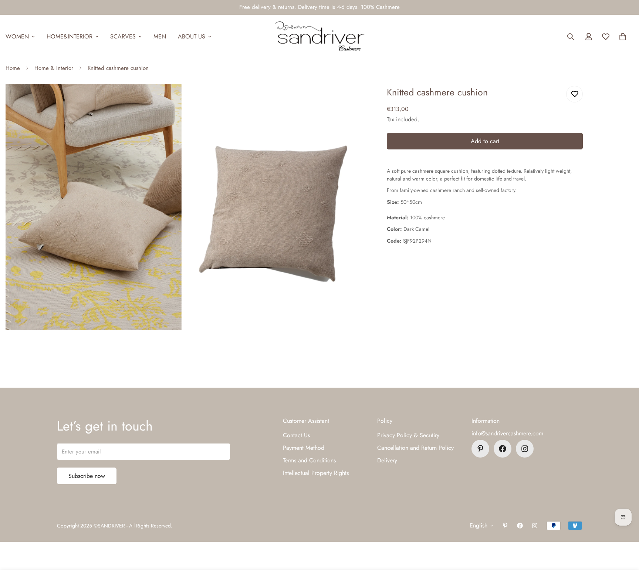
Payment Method (303, 447)
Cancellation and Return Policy (415, 447)
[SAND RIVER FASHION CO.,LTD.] (319, 36)
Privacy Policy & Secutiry (408, 435)
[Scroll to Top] (624, 529)
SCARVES (123, 36)
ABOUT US (191, 36)
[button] (622, 36)
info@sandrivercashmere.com (507, 433)
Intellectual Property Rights (316, 473)
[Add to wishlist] (574, 94)
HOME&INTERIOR (69, 36)
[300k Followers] (502, 449)
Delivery (387, 460)
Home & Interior (53, 68)
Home (13, 68)
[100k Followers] (525, 449)
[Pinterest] (480, 449)
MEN (159, 36)
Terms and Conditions (309, 460)
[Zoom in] (167, 99)
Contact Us (296, 435)
